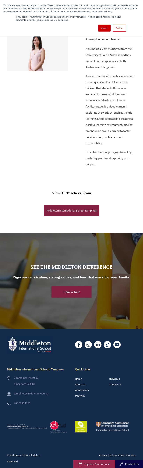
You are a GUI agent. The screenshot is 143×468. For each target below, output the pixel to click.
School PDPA (116, 455)
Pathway (80, 395)
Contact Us (115, 384)
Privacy (103, 455)
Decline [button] (119, 27)
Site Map (131, 455)
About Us (80, 384)
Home (78, 379)
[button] (71, 292)
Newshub (114, 378)
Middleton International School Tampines (72, 210)
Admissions (82, 390)
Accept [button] (104, 27)
